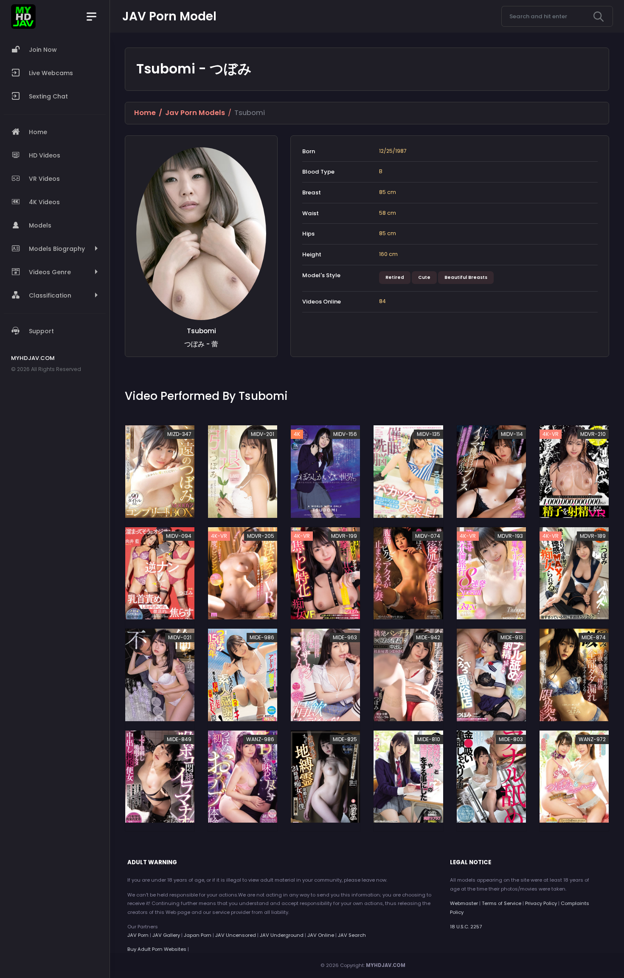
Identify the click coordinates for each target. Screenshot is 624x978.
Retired (394, 277)
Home (145, 113)
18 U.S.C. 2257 (466, 926)
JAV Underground (282, 935)
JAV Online (320, 935)
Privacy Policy (541, 903)
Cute (424, 277)
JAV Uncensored (235, 935)
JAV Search (352, 935)
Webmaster (464, 903)
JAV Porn (138, 935)
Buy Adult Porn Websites (156, 949)
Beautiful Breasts (465, 277)
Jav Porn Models (195, 113)
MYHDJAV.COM (385, 965)
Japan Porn (197, 935)
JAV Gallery (166, 935)
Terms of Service (501, 903)
